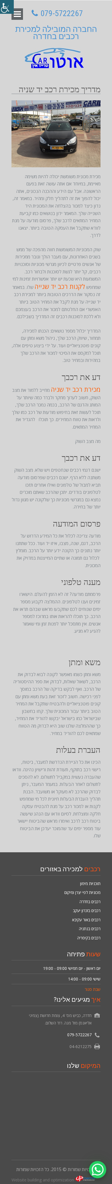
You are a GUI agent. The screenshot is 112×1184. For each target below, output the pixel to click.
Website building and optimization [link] (43, 1180)
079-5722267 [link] (61, 13)
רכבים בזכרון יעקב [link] (87, 910)
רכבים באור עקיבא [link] (86, 919)
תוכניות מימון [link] (90, 883)
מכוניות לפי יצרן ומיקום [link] (82, 892)
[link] (7, 7)
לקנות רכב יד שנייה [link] (59, 286)
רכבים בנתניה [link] (90, 928)
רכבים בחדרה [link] (90, 901)
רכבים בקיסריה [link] (89, 938)
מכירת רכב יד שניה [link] (76, 389)
